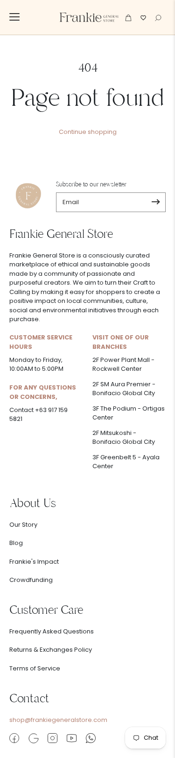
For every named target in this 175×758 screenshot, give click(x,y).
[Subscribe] (156, 202)
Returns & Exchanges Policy (50, 649)
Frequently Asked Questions (51, 631)
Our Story (23, 524)
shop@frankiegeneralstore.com (58, 719)
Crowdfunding (31, 579)
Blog (16, 542)
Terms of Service (34, 668)
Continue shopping (88, 131)
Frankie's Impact (34, 561)
